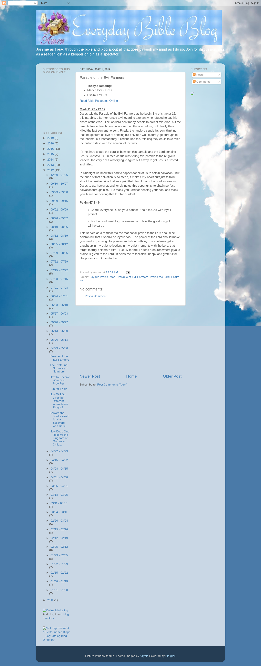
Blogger (170, 655)
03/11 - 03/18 (59, 503)
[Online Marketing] (55, 610)
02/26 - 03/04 (59, 520)
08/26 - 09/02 (59, 218)
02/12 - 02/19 (59, 538)
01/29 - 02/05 (59, 555)
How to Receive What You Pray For (60, 380)
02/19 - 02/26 (59, 529)
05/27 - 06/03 (59, 313)
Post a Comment (95, 296)
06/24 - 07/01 (59, 296)
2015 (51, 154)
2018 (51, 143)
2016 (51, 148)
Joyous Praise (99, 276)
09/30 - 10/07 (59, 183)
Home (131, 376)
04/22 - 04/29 (59, 451)
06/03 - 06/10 (59, 305)
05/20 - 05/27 (59, 322)
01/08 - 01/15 (59, 581)
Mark (113, 276)
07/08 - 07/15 (59, 278)
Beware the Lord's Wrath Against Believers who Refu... (59, 419)
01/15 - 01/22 (59, 572)
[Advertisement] (130, 339)
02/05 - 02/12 (59, 546)
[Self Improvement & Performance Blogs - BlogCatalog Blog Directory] (56, 639)
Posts (199, 74)
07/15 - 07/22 (59, 270)
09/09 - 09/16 (59, 201)
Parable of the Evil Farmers (59, 358)
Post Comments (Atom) (112, 384)
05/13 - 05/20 (59, 330)
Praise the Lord (160, 276)
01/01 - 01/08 (59, 590)
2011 (50, 600)
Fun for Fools (58, 388)
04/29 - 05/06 (59, 348)
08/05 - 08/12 (59, 244)
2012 (51, 170)
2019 (51, 138)
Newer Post (90, 376)
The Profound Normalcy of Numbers (59, 368)
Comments (203, 81)
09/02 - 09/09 (59, 209)
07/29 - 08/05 (59, 253)
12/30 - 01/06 (59, 174)
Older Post (172, 376)
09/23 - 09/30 (59, 192)
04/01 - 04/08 (59, 477)
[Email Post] (126, 272)
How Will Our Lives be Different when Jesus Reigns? (59, 401)
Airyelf (144, 655)
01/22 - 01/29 (59, 564)
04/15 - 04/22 (59, 460)
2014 (51, 159)
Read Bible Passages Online (99, 100)
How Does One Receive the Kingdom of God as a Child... (59, 438)
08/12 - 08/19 (59, 235)
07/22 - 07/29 (59, 261)
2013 (51, 164)
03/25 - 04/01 (59, 486)
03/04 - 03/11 (59, 512)
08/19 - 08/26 (59, 226)
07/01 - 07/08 (59, 287)
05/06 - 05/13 (59, 339)
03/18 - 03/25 (59, 494)
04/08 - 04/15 (59, 468)
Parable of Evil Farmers (133, 276)
